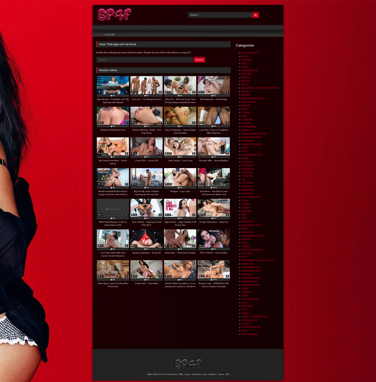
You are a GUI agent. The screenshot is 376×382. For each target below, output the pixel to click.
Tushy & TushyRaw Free (254, 316)
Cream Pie (247, 119)
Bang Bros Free (250, 70)
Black (245, 84)
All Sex (245, 56)
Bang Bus (247, 74)
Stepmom (247, 292)
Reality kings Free (251, 271)
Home (100, 34)
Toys (244, 309)
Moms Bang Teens (251, 225)
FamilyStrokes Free (252, 154)
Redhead (246, 274)
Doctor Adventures (251, 137)
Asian (245, 67)
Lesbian (246, 204)
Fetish (245, 158)
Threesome (248, 306)
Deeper (246, 130)
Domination (248, 140)
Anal (244, 63)
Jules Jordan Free (251, 197)
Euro (244, 151)
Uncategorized (249, 320)
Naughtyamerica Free (253, 235)
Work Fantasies (250, 334)
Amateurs (247, 59)
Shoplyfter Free (250, 281)
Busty (245, 109)
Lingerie (246, 207)
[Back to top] (367, 373)
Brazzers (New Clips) (253, 98)
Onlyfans (246, 239)
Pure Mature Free (251, 267)
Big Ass (246, 77)
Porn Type (247, 253)
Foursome (247, 162)
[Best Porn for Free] (114, 15)
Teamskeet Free (250, 299)
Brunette (246, 105)
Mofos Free (248, 221)
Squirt (245, 288)
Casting (246, 112)
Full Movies (248, 165)
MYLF (245, 228)
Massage (246, 211)
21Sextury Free (250, 52)
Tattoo (245, 295)
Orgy (244, 242)
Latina (245, 200)
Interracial (247, 193)
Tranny (245, 313)
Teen (244, 302)
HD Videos (247, 183)
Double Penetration (252, 144)
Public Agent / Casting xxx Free (258, 260)
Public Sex (247, 264)
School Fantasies (251, 278)
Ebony (245, 147)
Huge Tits (247, 186)
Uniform (246, 323)
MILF (244, 214)
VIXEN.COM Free (251, 327)
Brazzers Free (249, 102)
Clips (244, 116)
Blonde (245, 91)
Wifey (245, 330)
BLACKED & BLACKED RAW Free (260, 88)
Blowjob (246, 95)
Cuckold (246, 123)
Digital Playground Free (254, 133)
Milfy (244, 218)
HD (243, 179)
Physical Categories (252, 249)
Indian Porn (248, 190)
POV (244, 256)
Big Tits (246, 81)
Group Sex (247, 176)
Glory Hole (247, 172)
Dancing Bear (249, 126)
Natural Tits (248, 232)
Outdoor (246, 246)
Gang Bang (248, 169)
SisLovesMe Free (251, 285)
